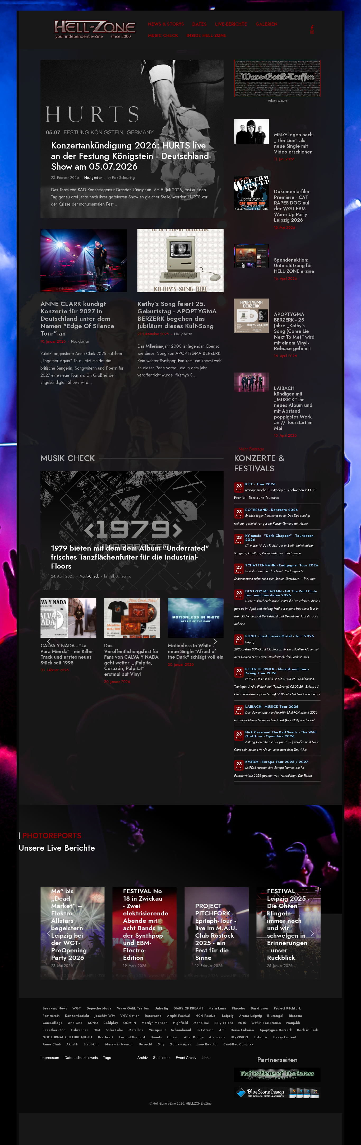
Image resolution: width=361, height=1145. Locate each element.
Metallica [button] (136, 1030)
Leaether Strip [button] (54, 1030)
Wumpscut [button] (157, 1030)
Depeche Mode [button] (99, 1008)
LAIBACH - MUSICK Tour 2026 (271, 706)
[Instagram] (312, 32)
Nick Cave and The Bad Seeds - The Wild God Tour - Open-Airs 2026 (281, 734)
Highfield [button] (180, 1023)
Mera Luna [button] (217, 1008)
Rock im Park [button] (307, 1030)
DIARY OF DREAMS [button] (188, 1008)
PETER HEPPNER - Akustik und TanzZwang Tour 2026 (277, 671)
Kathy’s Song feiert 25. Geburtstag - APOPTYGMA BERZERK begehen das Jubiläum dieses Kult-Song (177, 315)
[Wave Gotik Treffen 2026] (277, 78)
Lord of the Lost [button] (132, 1037)
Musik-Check (89, 576)
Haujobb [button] (293, 1023)
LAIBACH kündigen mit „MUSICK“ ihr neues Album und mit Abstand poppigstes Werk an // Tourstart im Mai (293, 408)
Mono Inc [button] (201, 1023)
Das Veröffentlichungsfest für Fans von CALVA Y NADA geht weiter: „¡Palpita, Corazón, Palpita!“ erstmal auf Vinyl (67, 660)
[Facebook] (312, 28)
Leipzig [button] (228, 1015)
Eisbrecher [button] (79, 1030)
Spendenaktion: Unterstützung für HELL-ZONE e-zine (294, 266)
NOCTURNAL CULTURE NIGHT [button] (68, 1037)
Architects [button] (217, 1037)
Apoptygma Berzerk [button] (276, 1030)
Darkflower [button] (260, 1008)
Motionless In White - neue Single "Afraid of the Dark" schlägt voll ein (132, 651)
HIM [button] (97, 1030)
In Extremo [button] (205, 1030)
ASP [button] (222, 1030)
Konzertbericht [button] (77, 1015)
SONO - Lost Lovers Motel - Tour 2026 (279, 636)
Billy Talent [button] (223, 1023)
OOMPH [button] (129, 1023)
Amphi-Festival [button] (178, 1015)
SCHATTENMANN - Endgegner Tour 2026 (281, 565)
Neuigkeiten (93, 177)
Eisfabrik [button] (260, 1037)
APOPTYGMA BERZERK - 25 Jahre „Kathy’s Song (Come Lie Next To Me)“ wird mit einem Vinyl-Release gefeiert (294, 331)
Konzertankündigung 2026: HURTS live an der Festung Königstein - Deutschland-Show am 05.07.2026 (131, 156)
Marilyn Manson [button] (155, 1023)
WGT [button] (76, 1008)
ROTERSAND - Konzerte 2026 (271, 509)
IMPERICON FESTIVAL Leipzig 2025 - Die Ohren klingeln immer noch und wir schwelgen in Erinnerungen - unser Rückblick (216, 920)
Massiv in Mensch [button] (119, 1044)
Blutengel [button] (275, 1015)
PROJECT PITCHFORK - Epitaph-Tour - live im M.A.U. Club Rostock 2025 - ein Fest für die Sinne (144, 931)
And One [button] (75, 1023)
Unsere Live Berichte (57, 848)
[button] (48, 641)
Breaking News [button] (55, 1008)
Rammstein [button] (51, 1015)
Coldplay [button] (110, 1023)
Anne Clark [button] (52, 1044)
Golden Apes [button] (180, 1044)
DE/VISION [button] (239, 1037)
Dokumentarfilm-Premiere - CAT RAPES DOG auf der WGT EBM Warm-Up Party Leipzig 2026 (292, 206)
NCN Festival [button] (206, 1015)
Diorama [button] (295, 1015)
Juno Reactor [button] (207, 1044)
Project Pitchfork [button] (287, 1008)
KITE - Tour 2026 (260, 484)
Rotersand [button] (153, 1015)
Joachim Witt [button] (105, 1015)
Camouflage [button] (53, 1023)
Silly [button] (161, 1044)
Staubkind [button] (92, 1044)
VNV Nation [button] (130, 1015)
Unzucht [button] (145, 1044)
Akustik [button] (72, 1044)
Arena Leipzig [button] (250, 1015)
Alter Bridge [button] (194, 1037)
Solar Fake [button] (114, 1030)
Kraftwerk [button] (106, 1037)
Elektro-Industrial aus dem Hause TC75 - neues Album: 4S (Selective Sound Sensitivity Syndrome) (195, 657)
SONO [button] (93, 1023)
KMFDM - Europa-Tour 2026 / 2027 (276, 761)
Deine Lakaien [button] (242, 1030)
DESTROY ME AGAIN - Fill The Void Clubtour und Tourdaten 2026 (281, 593)
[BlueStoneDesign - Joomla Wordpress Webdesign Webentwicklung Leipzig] (277, 1092)
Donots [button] (156, 1037)
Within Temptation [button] (266, 1023)
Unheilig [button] (161, 1008)
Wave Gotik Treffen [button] (133, 1008)
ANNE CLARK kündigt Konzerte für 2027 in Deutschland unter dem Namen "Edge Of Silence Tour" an (77, 318)
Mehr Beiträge (251, 449)
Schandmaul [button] (181, 1030)
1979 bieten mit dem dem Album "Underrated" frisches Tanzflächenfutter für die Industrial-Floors (130, 557)
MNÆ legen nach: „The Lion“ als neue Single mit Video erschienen (294, 143)
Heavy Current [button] (284, 1037)
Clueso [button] (172, 1037)
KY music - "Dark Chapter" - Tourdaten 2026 (279, 537)
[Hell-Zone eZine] (95, 29)
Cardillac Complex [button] (238, 1044)
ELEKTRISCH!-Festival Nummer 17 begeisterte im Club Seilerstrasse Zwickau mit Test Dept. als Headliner (288, 928)
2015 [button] (242, 1023)
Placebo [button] (238, 1008)
